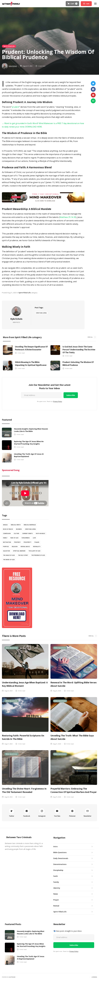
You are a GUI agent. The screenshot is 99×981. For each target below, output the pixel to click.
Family (5, 538)
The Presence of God (38, 555)
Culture (16, 533)
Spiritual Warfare (19, 551)
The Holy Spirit (23, 555)
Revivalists (36, 546)
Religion (15, 546)
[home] (11, 3)
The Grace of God (9, 555)
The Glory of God (34, 551)
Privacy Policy (57, 401)
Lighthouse (12, 977)
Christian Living (41, 313)
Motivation (7, 542)
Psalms (36, 542)
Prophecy (17, 542)
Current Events (27, 533)
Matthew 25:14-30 (68, 217)
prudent (15, 107)
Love (34, 538)
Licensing (94, 977)
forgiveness (26, 538)
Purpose (6, 546)
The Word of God (9, 559)
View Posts (16, 322)
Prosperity (27, 542)
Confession (7, 533)
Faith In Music (40, 533)
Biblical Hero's (16, 525)
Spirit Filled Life (9, 46)
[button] (72, 3)
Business (19, 529)
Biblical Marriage (30, 525)
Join (87, 4)
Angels (5, 525)
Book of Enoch (8, 529)
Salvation (6, 551)
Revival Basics (25, 546)
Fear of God (14, 538)
